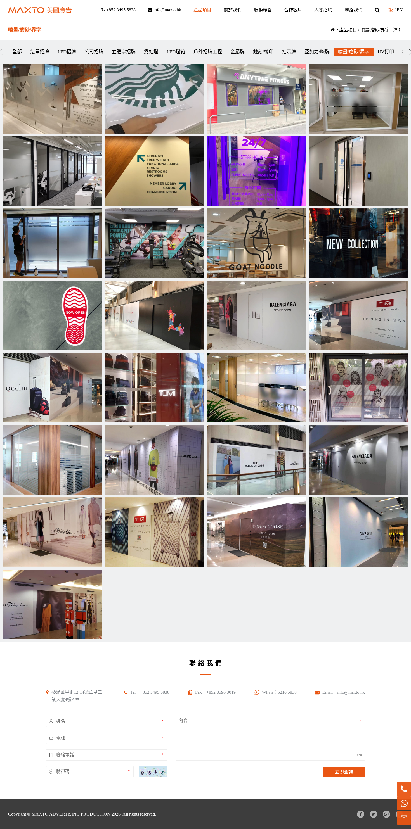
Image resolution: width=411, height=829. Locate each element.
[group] (17, 52)
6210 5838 (287, 692)
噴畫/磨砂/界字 (374, 29)
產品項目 (202, 10)
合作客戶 (293, 10)
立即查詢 (344, 771)
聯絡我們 (354, 10)
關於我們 (233, 10)
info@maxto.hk (166, 10)
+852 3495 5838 (120, 10)
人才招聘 (323, 10)
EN (400, 10)
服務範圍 (263, 10)
